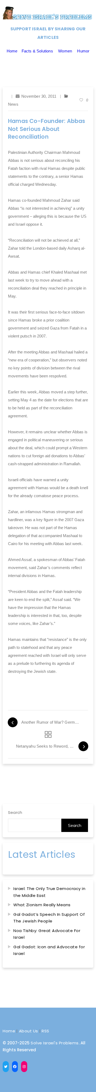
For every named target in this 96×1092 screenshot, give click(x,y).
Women (65, 51)
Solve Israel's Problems (55, 1043)
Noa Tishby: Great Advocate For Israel (46, 934)
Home (12, 51)
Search (15, 812)
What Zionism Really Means (42, 905)
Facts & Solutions (37, 51)
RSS (45, 1031)
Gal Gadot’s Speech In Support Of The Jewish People (49, 918)
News (13, 104)
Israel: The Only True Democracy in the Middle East (49, 892)
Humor (83, 51)
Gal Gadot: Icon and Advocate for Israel (49, 950)
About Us (28, 1031)
